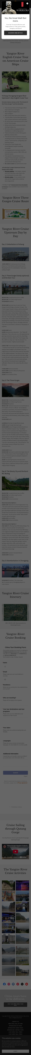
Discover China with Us (15, 33)
